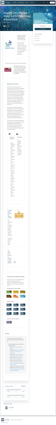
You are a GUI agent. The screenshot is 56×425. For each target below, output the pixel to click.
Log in (48, 2)
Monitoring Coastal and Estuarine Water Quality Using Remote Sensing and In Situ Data (17, 363)
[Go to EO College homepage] (5, 2)
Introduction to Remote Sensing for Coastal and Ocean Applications (17, 351)
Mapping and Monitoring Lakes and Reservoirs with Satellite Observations (17, 369)
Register (52, 2)
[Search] (44, 2)
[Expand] (6, 390)
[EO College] (6, 407)
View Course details (7, 22)
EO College (11, 407)
